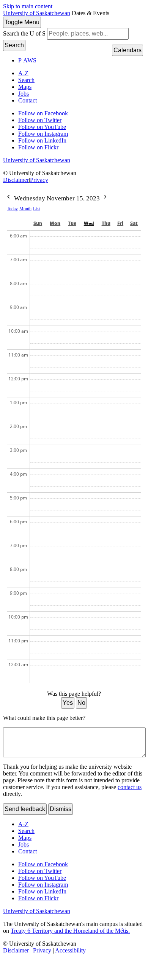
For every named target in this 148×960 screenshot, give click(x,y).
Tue (72, 223)
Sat (134, 223)
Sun (37, 223)
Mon (55, 223)
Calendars (127, 50)
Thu (106, 223)
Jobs (23, 93)
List (36, 208)
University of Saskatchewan (36, 13)
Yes (68, 702)
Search (14, 45)
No (81, 702)
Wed (89, 223)
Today (12, 208)
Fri (120, 223)
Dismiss (60, 809)
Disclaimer (16, 180)
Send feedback (25, 809)
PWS (27, 60)
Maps (24, 87)
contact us (130, 787)
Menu (22, 22)
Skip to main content (27, 6)
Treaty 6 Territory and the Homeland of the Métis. (70, 930)
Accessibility (70, 950)
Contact (27, 100)
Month (25, 208)
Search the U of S (24, 33)
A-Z (23, 73)
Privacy (39, 180)
